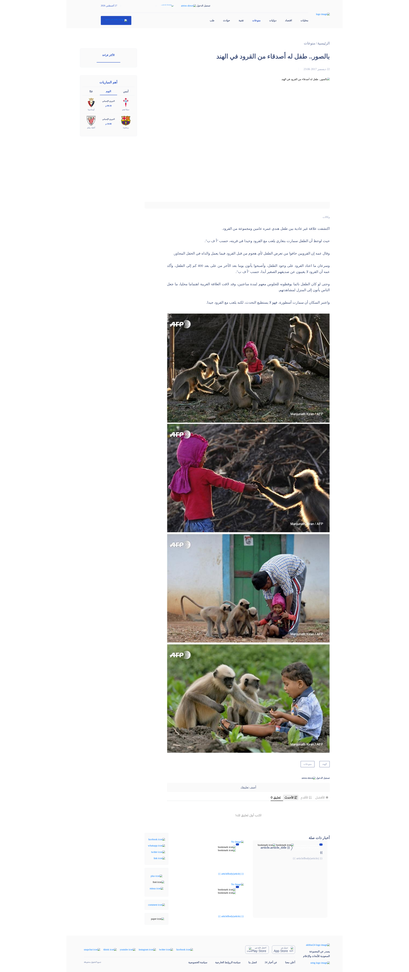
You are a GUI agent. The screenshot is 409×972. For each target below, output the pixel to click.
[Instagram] (147, 949)
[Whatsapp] (156, 845)
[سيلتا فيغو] (126, 102)
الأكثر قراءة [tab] (108, 55)
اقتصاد (288, 20)
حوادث (226, 20)
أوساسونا (91, 109)
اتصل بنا (252, 962)
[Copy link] (159, 858)
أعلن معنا (290, 962)
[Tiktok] (110, 949)
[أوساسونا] (91, 102)
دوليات (272, 20)
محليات (304, 20)
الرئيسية (323, 43)
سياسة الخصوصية (197, 962)
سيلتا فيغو (125, 109)
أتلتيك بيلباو (91, 128)
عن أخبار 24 (271, 962)
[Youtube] (127, 949)
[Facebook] (156, 839)
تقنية (241, 20)
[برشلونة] (126, 120)
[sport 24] (116, 20)
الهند (324, 764)
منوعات (256, 20)
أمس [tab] (125, 91)
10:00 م (108, 124)
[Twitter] (158, 851)
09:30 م (108, 106)
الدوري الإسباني (108, 101)
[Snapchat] (92, 949)
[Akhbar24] (316, 944)
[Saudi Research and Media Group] (316, 962)
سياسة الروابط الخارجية (227, 962)
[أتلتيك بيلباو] (91, 120)
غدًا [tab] (91, 91)
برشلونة (126, 128)
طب (212, 20)
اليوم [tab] (108, 91)
